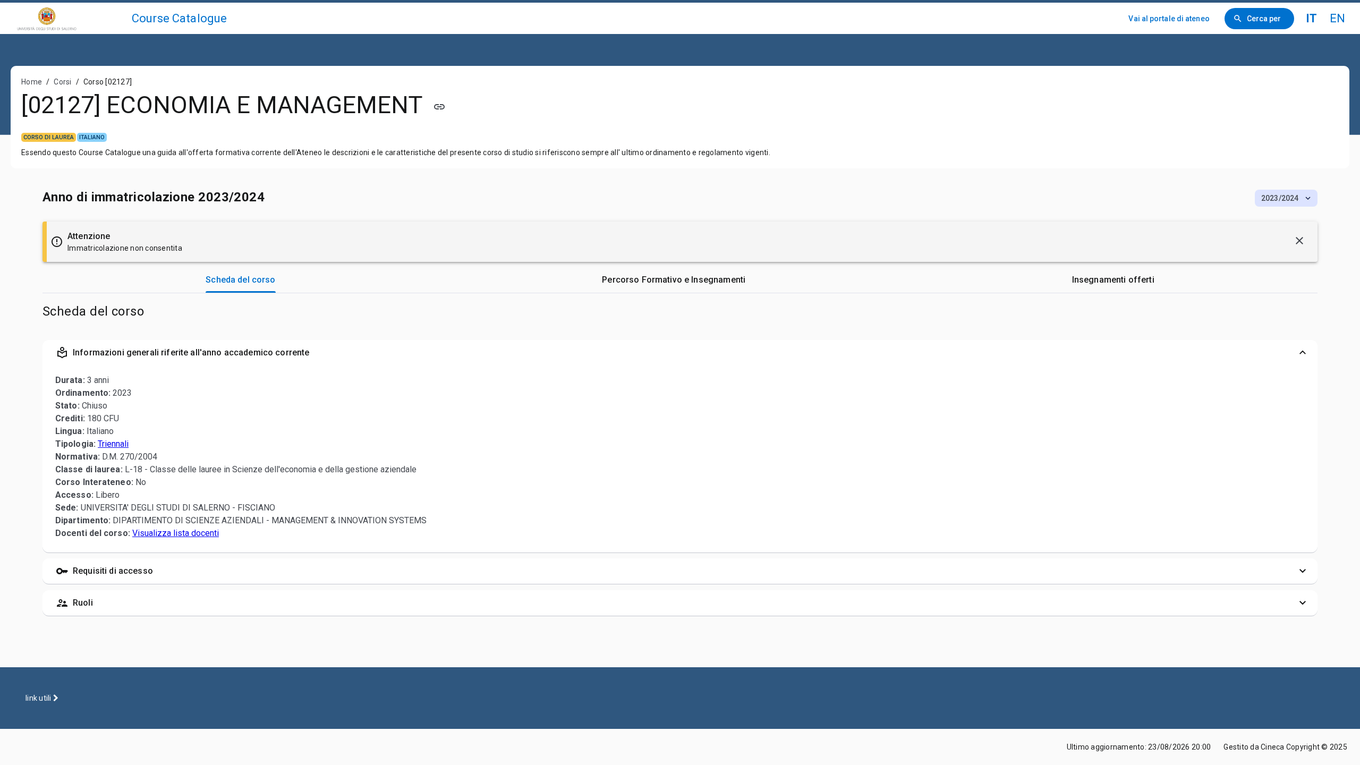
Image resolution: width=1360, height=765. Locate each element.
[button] (1286, 198)
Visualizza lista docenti (175, 533)
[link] (70, 18)
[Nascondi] (1299, 240)
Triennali (113, 444)
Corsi (62, 82)
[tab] (240, 280)
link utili (39, 698)
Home (31, 82)
